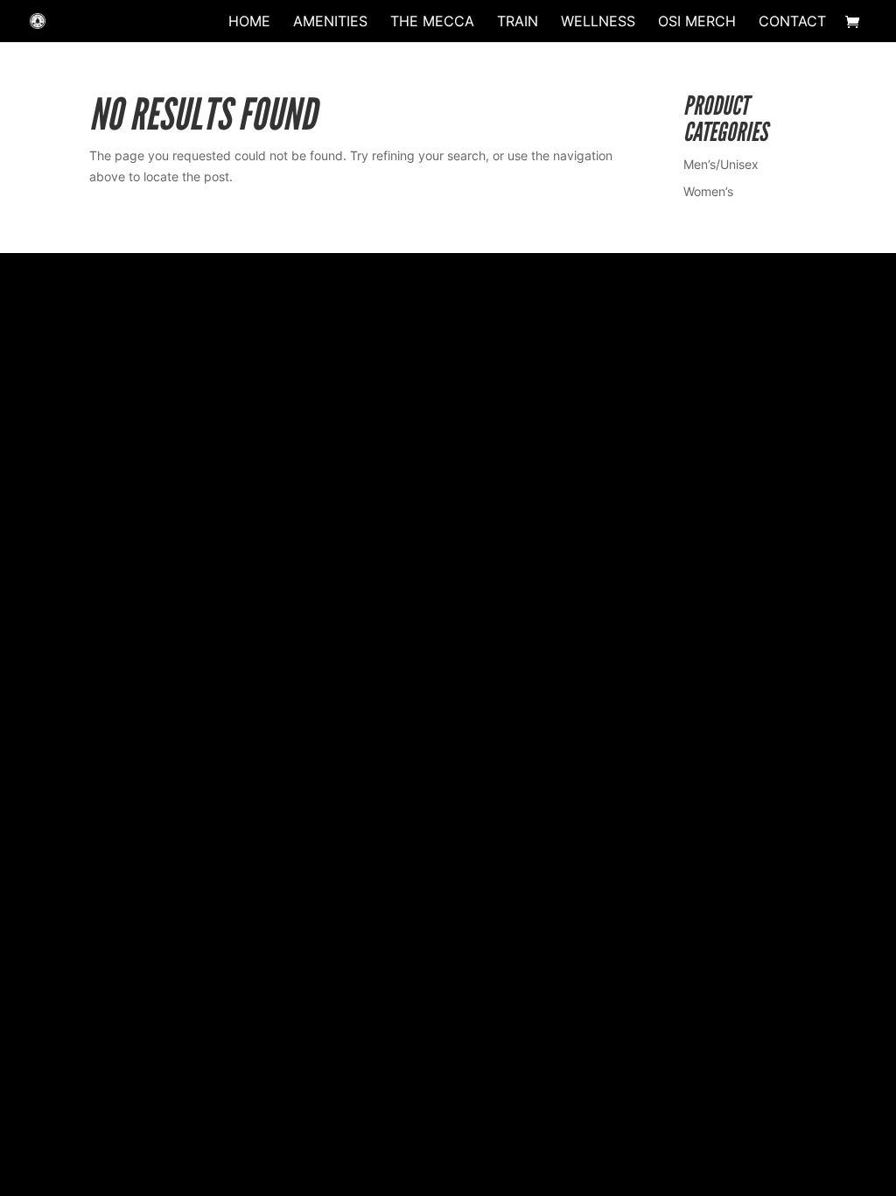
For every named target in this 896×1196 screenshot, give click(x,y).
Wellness (598, 22)
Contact (792, 22)
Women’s (708, 191)
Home (249, 22)
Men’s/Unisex (721, 164)
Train (517, 22)
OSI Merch (697, 22)
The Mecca (432, 22)
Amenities (330, 22)
